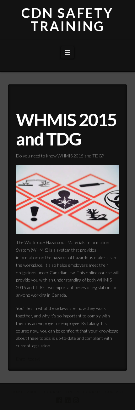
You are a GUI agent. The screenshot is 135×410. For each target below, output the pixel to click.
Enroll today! (28, 359)
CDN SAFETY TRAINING (67, 19)
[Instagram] (76, 400)
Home (17, 392)
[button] (67, 52)
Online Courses (84, 392)
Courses (53, 392)
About (33, 392)
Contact (114, 392)
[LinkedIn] (67, 400)
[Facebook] (59, 400)
